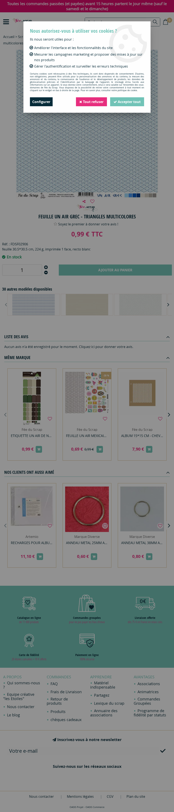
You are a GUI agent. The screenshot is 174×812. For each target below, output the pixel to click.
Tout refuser (93, 101)
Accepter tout (129, 101)
